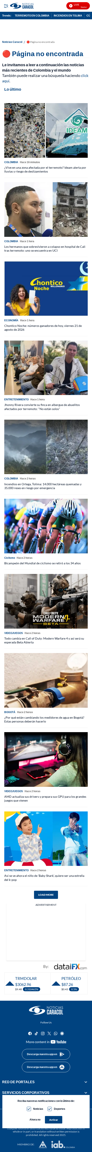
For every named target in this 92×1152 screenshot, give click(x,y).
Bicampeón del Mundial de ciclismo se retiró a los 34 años (42, 563)
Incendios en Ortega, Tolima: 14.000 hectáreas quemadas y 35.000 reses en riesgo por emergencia (43, 486)
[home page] (46, 1010)
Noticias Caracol (12, 42)
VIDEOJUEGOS (13, 633)
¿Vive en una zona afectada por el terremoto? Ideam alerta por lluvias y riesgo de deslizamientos (45, 169)
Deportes (59, 1108)
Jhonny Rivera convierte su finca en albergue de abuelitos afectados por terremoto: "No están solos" (42, 406)
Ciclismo (9, 557)
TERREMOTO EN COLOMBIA (32, 15)
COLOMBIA (11, 162)
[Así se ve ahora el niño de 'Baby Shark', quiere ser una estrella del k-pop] (46, 838)
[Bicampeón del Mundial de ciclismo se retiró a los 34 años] (46, 526)
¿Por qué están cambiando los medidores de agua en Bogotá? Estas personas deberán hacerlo (44, 719)
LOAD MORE (46, 894)
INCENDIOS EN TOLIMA (68, 15)
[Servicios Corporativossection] (86, 1093)
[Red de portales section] (86, 1082)
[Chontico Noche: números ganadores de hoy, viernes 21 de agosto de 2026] (46, 288)
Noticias (38, 1108)
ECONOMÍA (11, 320)
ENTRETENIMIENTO (16, 399)
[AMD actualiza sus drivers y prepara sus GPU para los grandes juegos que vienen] (46, 759)
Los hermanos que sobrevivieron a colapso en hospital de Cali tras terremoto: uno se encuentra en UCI (44, 248)
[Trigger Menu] (6, 5)
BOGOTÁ (9, 712)
